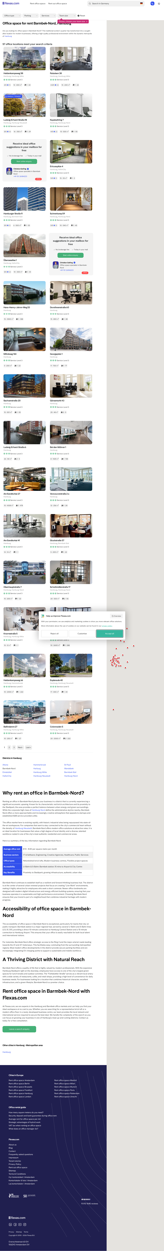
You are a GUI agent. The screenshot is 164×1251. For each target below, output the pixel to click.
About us (12, 1145)
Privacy (11, 1232)
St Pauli (67, 765)
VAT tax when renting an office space (25, 1125)
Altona (5, 765)
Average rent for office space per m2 (25, 1119)
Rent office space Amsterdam (22, 1080)
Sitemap (19, 1232)
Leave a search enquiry (19, 1029)
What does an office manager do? (23, 1129)
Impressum (13, 1157)
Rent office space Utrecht (65, 1096)
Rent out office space (57, 3)
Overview (117, 616)
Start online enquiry (24, 161)
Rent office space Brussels (20, 1087)
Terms (26, 1232)
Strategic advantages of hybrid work (24, 1122)
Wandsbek (69, 768)
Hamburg (8, 36)
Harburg (37, 768)
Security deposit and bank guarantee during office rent (33, 1116)
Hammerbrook (39, 765)
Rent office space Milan (64, 1083)
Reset (82, 15)
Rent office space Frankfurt (20, 1090)
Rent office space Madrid (65, 1080)
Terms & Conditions (17, 1174)
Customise (82, 633)
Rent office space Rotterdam (66, 1093)
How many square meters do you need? (26, 1112)
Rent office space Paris (64, 1090)
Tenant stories (15, 1161)
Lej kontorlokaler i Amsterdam (22, 1184)
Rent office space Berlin (19, 1083)
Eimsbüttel (7, 772)
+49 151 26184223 (152, 3)
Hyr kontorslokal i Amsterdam (21, 1177)
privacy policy (107, 626)
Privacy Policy (15, 1164)
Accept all (109, 633)
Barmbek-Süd (70, 772)
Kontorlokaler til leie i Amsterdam (23, 1180)
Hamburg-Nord (71, 776)
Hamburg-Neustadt (41, 776)
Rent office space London (20, 1096)
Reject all (54, 633)
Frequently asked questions (21, 1154)
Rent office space (37, 3)
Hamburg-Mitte (40, 772)
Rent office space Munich (65, 1087)
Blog (11, 1148)
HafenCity (7, 776)
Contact (12, 1151)
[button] (116, 659)
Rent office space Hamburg (21, 1093)
